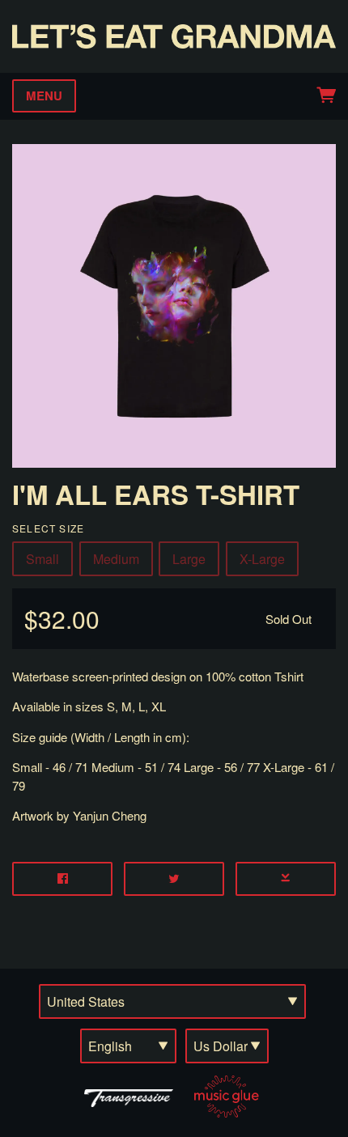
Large (189, 558)
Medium (116, 558)
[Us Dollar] (227, 1046)
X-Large (262, 558)
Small (42, 558)
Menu (44, 95)
